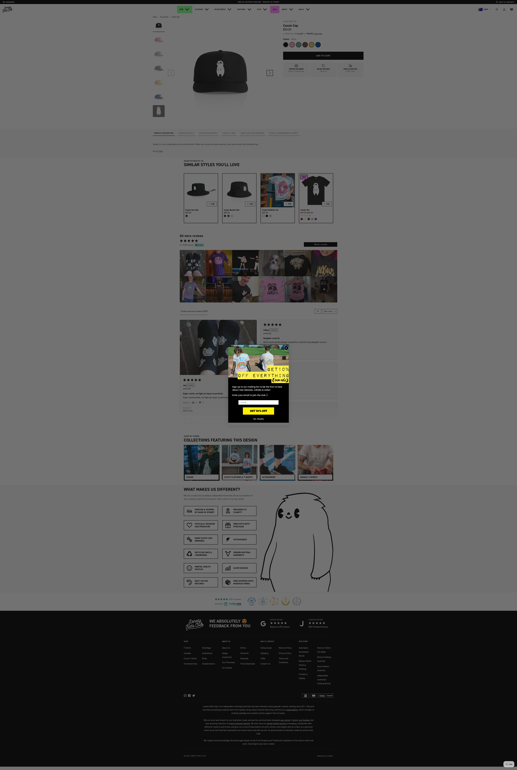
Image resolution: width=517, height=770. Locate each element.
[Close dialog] (286, 348)
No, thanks (258, 419)
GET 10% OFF (258, 411)
